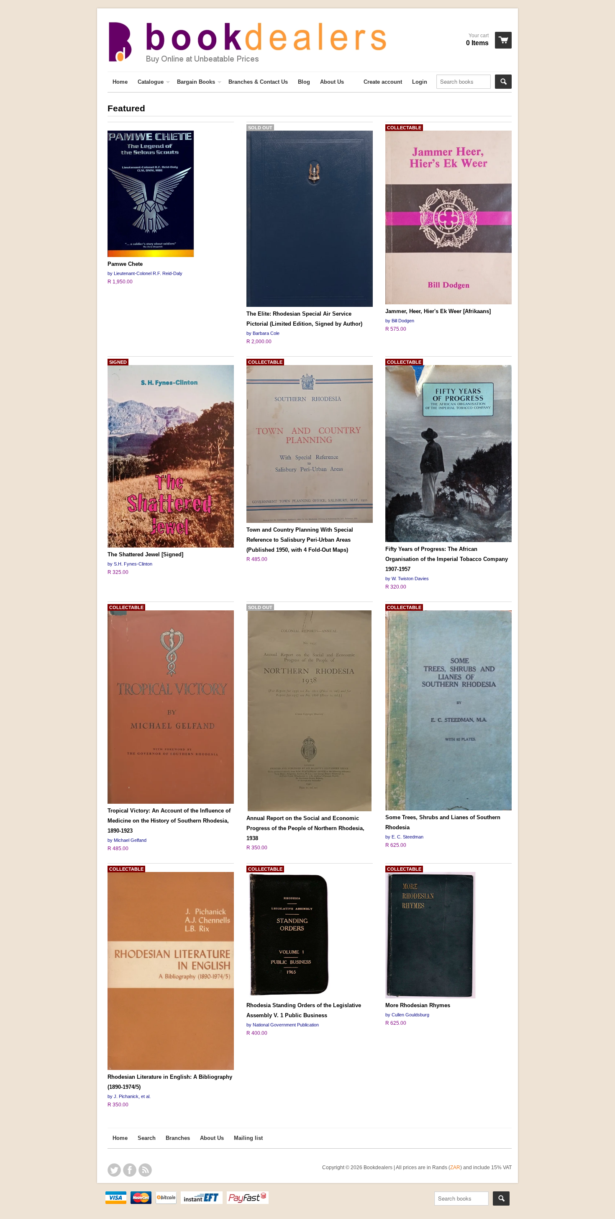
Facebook (129, 1170)
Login (419, 82)
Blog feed (145, 1170)
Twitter (114, 1170)
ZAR (455, 1167)
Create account (383, 82)
